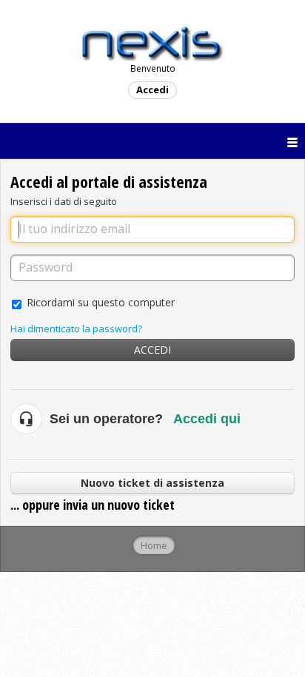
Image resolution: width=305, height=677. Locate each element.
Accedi (152, 350)
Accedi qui (207, 418)
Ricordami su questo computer (101, 302)
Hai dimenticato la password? (76, 328)
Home (154, 545)
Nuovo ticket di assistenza (152, 483)
